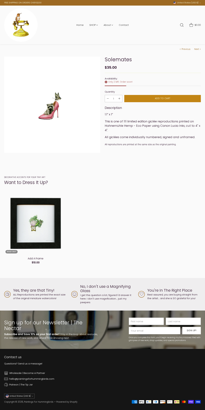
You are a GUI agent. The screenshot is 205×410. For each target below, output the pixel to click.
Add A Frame (35, 258)
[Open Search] (182, 25)
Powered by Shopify (66, 401)
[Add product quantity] (119, 98)
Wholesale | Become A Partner (27, 373)
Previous (186, 49)
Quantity (110, 91)
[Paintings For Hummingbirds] (21, 25)
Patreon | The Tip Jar (21, 384)
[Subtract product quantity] (108, 98)
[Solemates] (52, 105)
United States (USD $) (188, 2)
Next (196, 49)
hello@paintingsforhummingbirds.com (31, 378)
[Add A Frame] (35, 223)
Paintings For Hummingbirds (38, 401)
